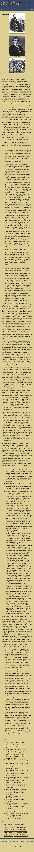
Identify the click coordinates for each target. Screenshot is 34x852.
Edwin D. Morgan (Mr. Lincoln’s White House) (16, 834)
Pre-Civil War (11, 841)
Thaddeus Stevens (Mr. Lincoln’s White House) (16, 836)
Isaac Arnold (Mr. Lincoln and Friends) (13, 824)
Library (23, 841)
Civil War (18, 841)
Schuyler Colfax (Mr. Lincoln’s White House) (15, 827)
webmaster (21, 846)
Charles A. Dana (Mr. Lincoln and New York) (15, 829)
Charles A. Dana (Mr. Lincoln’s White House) (15, 831)
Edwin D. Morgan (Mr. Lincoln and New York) (16, 832)
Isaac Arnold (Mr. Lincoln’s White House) (14, 826)
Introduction (4, 841)
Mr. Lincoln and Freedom (6, 843)
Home (31, 841)
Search (27, 841)
